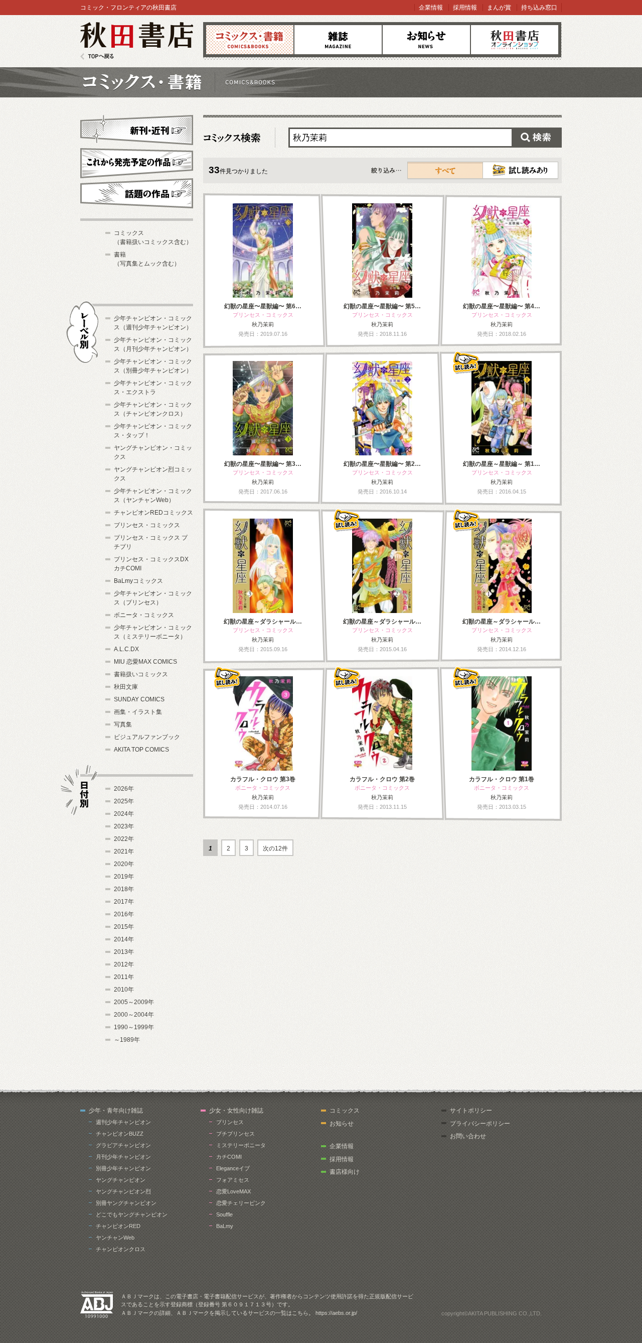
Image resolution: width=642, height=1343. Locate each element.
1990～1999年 (134, 1027)
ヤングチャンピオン (120, 1180)
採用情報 (465, 7)
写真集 (123, 724)
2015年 (124, 926)
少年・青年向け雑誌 (116, 1110)
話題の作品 (136, 193)
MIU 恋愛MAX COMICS (145, 661)
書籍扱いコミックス (141, 674)
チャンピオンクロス (120, 1249)
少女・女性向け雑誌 (236, 1110)
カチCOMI (229, 1157)
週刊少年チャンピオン (123, 1122)
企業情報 (431, 7)
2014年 (124, 939)
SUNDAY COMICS (139, 699)
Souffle (224, 1214)
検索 (537, 138)
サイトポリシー (471, 1110)
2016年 (124, 914)
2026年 (124, 788)
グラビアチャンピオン (123, 1145)
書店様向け (345, 1171)
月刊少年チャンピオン (123, 1157)
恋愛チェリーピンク (241, 1203)
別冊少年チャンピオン (123, 1168)
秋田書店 (136, 41)
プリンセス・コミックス (147, 525)
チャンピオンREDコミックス (153, 512)
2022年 (124, 838)
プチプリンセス (235, 1134)
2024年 (124, 813)
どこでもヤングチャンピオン (132, 1214)
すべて (445, 170)
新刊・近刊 (136, 128)
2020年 (124, 864)
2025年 (124, 801)
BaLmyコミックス (138, 580)
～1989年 (127, 1039)
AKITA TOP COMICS (141, 749)
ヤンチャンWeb (115, 1238)
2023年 (124, 826)
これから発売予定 (136, 161)
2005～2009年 (134, 1002)
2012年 (124, 964)
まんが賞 (499, 7)
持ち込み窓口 (539, 7)
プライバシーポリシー (480, 1123)
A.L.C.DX (126, 649)
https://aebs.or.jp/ (336, 1313)
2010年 (124, 989)
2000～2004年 (134, 1014)
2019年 (124, 876)
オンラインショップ (514, 39)
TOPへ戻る (97, 56)
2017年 (124, 901)
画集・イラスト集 (138, 711)
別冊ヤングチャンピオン (126, 1203)
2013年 (124, 951)
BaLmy (224, 1226)
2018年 (124, 889)
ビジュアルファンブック (147, 737)
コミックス (249, 39)
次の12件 (275, 848)
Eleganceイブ (233, 1168)
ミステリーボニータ (241, 1145)
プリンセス (230, 1122)
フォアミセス (232, 1180)
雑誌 (338, 39)
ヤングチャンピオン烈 (123, 1191)
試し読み (520, 170)
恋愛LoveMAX (233, 1191)
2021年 (124, 851)
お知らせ (426, 39)
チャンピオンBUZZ (119, 1134)
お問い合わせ (468, 1136)
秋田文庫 (126, 686)
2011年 (124, 977)
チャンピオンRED (118, 1226)
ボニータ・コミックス (144, 615)
